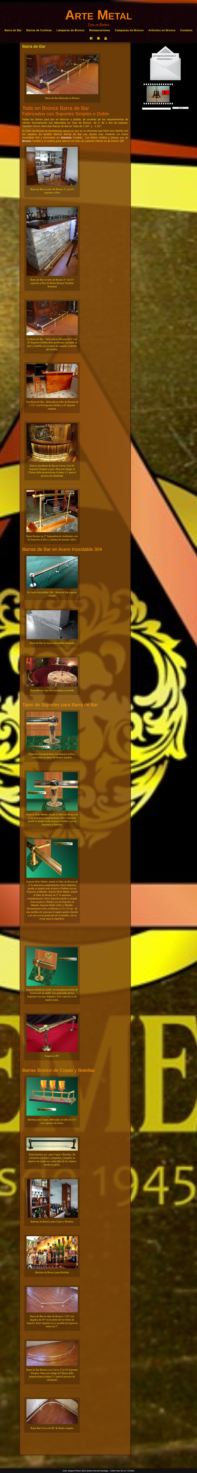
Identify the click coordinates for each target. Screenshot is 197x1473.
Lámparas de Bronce (70, 30)
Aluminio (66, 137)
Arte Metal (98, 14)
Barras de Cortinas (39, 30)
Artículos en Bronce (161, 30)
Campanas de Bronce (129, 30)
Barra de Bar (13, 30)
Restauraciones (99, 30)
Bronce (26, 141)
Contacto (186, 30)
